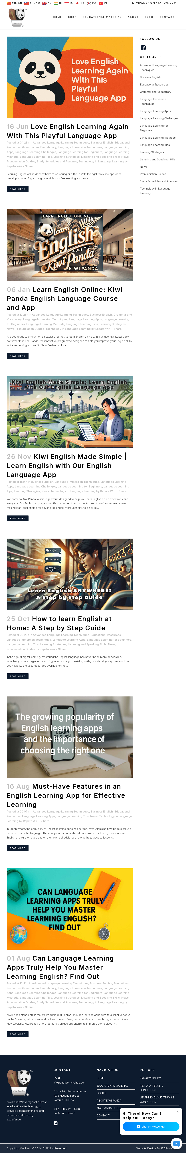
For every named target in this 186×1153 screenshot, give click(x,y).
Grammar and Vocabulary (39, 147)
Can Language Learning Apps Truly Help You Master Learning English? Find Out (60, 967)
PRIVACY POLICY (150, 1078)
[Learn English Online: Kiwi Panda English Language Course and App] (70, 245)
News (125, 156)
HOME (100, 1078)
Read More (17, 189)
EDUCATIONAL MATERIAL (112, 1085)
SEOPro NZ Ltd (169, 1148)
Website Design (146, 1148)
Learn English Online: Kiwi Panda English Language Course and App (65, 299)
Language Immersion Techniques (80, 147)
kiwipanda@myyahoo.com (154, 2)
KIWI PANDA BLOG (108, 1108)
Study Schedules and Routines (57, 161)
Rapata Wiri (14, 166)
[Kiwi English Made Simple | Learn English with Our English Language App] (70, 412)
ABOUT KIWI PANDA (109, 1100)
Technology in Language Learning (101, 161)
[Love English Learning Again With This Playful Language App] (70, 77)
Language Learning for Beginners (80, 152)
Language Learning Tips (36, 156)
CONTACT (103, 1115)
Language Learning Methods (45, 324)
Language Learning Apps (85, 319)
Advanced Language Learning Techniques (61, 142)
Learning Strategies (67, 156)
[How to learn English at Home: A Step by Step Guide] (70, 574)
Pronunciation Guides (21, 161)
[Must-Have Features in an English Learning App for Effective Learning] (70, 737)
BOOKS (101, 1093)
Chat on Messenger (153, 1126)
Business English (102, 142)
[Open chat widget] (176, 1143)
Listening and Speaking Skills (100, 156)
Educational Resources (106, 635)
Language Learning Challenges (35, 152)
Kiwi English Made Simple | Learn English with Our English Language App (67, 466)
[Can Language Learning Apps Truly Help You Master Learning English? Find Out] (70, 909)
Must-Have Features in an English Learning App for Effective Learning (66, 795)
